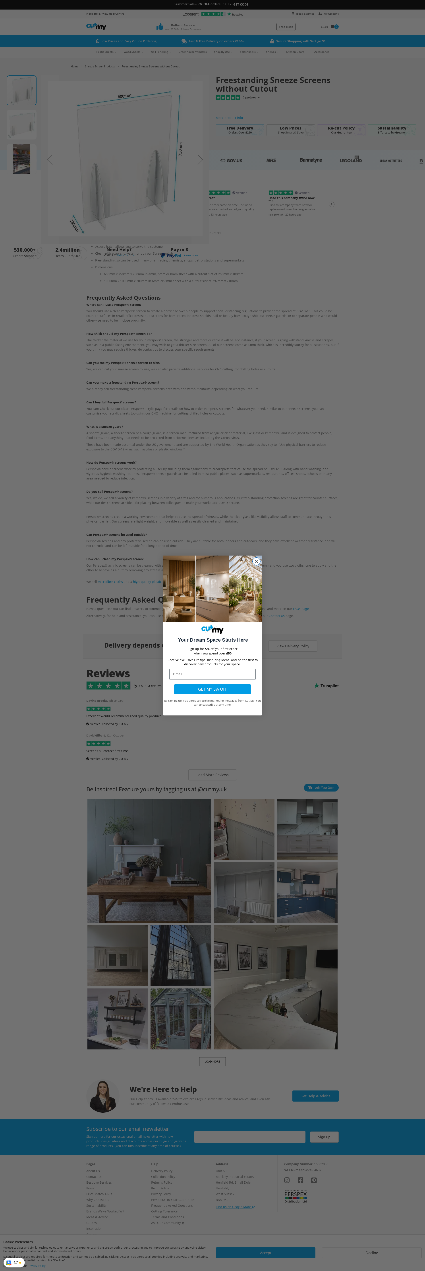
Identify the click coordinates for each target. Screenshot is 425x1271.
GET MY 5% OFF (212, 689)
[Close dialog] (256, 561)
